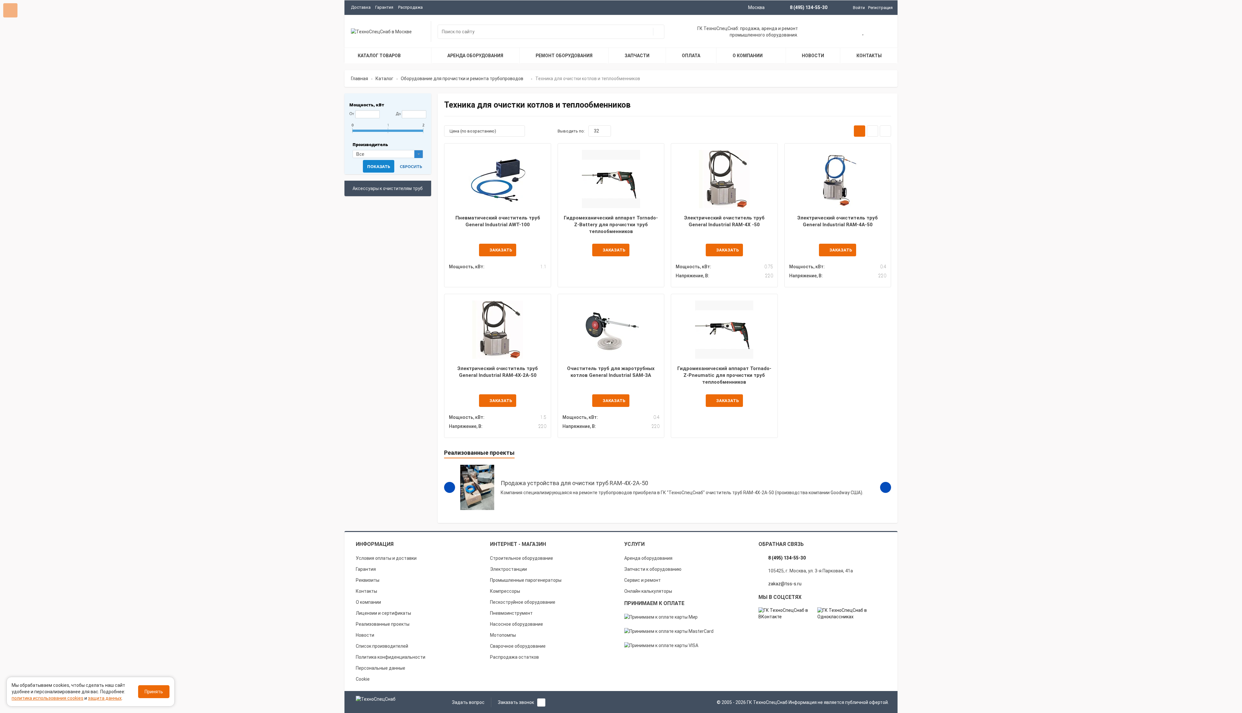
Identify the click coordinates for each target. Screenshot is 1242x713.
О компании (368, 602)
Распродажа (410, 7)
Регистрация (880, 7)
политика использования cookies (47, 698)
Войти (859, 7)
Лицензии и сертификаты (383, 613)
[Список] (872, 131)
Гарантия (384, 7)
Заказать (500, 250)
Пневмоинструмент (511, 613)
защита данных (105, 698)
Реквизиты (367, 580)
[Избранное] (863, 32)
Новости (365, 635)
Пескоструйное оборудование (522, 602)
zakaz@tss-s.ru (784, 583)
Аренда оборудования (648, 558)
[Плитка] (859, 131)
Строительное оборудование (521, 558)
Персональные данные (380, 668)
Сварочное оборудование (518, 646)
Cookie (363, 679)
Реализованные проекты (382, 624)
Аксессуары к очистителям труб (388, 188)
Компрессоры (505, 591)
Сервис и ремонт (642, 580)
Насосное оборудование (516, 624)
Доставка (361, 7)
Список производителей (382, 646)
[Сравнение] (884, 32)
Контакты (366, 591)
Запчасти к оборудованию (652, 569)
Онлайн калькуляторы (648, 591)
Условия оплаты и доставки (386, 558)
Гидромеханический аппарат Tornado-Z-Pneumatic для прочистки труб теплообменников (724, 375)
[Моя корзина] (842, 32)
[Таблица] (885, 131)
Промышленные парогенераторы (525, 580)
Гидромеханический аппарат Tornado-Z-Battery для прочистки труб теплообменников (611, 225)
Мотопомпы (503, 635)
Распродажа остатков (514, 657)
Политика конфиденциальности (390, 657)
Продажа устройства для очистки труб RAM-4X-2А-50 (574, 483)
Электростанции (508, 569)
